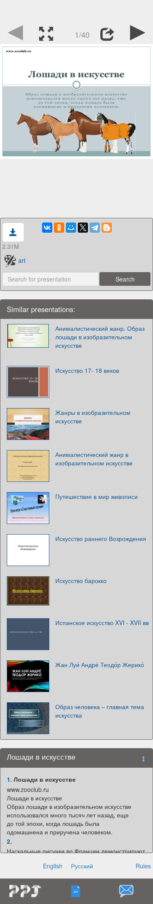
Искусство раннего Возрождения (100, 538)
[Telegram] (95, 227)
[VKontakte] (47, 227)
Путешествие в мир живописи (96, 496)
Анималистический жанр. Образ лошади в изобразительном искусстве (99, 336)
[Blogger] (107, 227)
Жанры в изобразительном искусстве (92, 416)
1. (9, 779)
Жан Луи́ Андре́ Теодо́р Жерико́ (99, 664)
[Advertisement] (76, 10)
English (52, 866)
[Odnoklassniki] (59, 227)
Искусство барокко (81, 580)
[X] (83, 227)
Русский (82, 866)
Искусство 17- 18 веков (87, 370)
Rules (143, 866)
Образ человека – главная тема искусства (99, 710)
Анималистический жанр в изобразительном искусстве (94, 458)
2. (9, 841)
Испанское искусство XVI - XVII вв (102, 622)
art (22, 260)
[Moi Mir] (71, 227)
